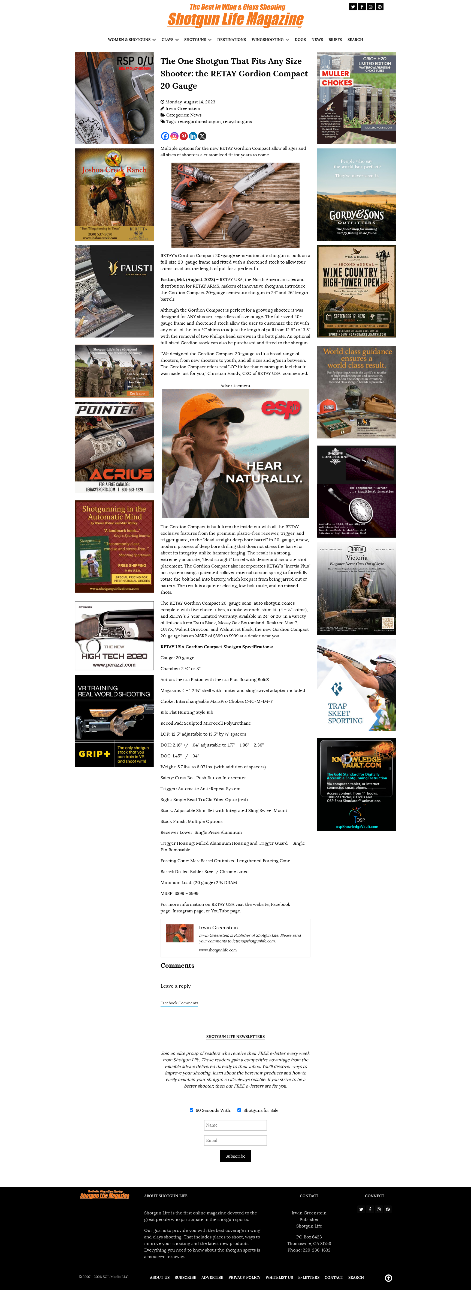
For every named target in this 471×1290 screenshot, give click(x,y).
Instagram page (188, 911)
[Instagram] (174, 136)
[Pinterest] (184, 136)
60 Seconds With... (214, 1110)
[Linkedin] (193, 136)
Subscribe (235, 1156)
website (261, 904)
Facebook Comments (179, 1003)
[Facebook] (165, 136)
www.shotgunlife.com (218, 950)
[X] (202, 136)
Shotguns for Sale (260, 1110)
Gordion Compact (186, 292)
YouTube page (225, 911)
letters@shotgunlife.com (253, 941)
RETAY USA (231, 279)
